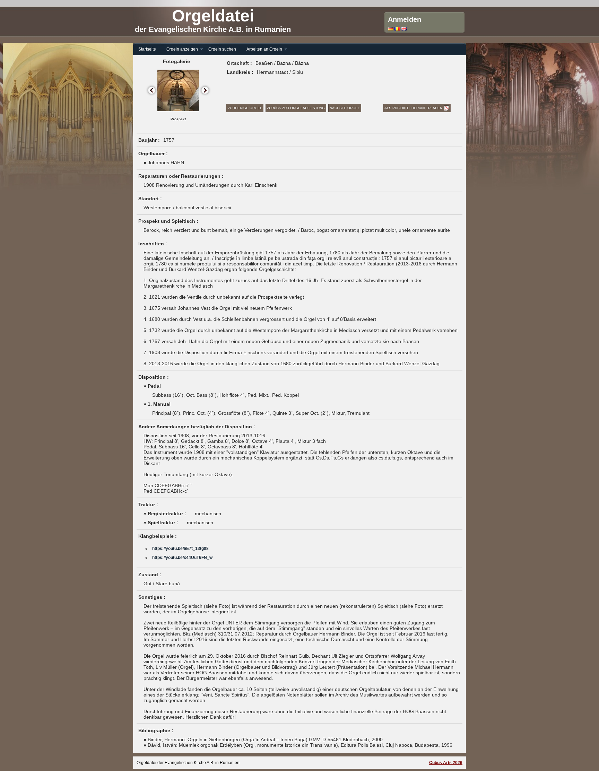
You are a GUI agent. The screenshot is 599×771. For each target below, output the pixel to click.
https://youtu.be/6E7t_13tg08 (180, 548)
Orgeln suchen (222, 49)
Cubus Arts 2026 (445, 762)
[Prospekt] (178, 109)
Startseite (147, 49)
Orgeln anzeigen (179, 49)
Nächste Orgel (345, 108)
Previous (152, 90)
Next (205, 90)
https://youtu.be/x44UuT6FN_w (182, 557)
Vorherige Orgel (244, 108)
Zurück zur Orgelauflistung (296, 108)
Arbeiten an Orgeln (261, 49)
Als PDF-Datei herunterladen (413, 108)
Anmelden (404, 19)
